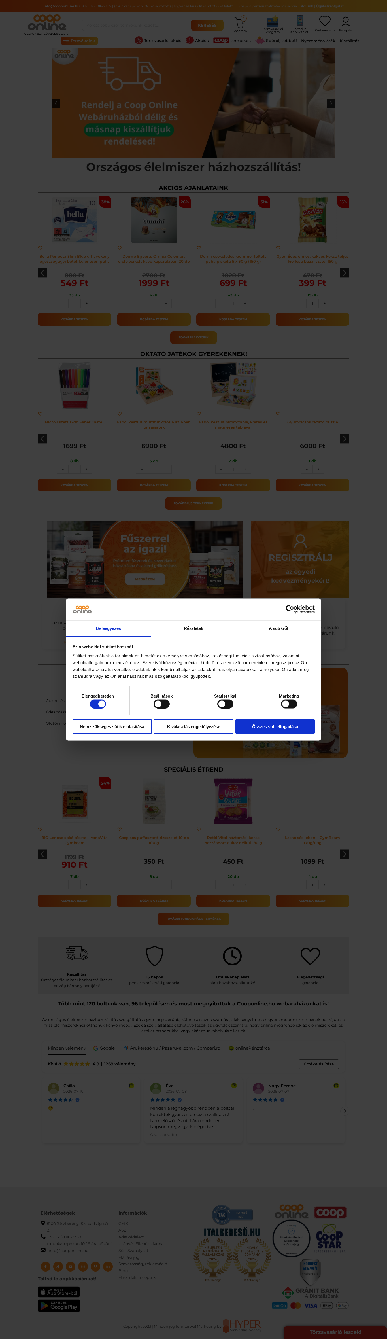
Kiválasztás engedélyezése (193, 726)
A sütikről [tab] (278, 628)
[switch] (162, 703)
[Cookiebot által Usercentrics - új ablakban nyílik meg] (290, 609)
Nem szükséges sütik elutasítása (112, 726)
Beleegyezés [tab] (108, 628)
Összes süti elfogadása (275, 726)
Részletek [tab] (193, 628)
